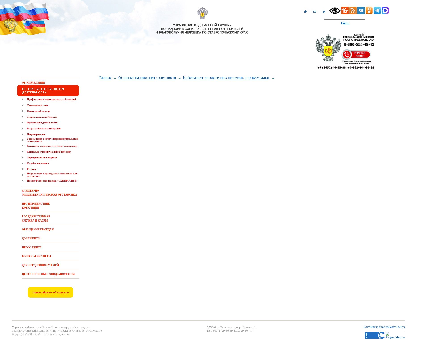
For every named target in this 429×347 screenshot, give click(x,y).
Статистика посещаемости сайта (384, 326)
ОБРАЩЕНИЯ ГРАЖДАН (38, 229)
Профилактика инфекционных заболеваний (51, 99)
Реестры (31, 169)
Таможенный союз (37, 105)
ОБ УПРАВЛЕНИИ (33, 82)
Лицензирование (36, 134)
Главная (105, 77)
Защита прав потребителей (42, 116)
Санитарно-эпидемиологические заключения (52, 145)
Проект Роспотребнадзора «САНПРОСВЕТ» (52, 180)
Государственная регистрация (44, 128)
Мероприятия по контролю (42, 157)
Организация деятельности (42, 122)
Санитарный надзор (38, 111)
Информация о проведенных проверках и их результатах (52, 174)
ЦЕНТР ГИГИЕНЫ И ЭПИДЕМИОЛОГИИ (48, 274)
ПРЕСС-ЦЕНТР (31, 247)
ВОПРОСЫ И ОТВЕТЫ (36, 256)
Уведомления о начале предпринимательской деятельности (52, 139)
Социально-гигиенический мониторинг (49, 151)
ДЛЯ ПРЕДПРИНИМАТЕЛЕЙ (40, 265)
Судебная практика (38, 163)
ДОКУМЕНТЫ (31, 238)
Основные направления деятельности (147, 77)
